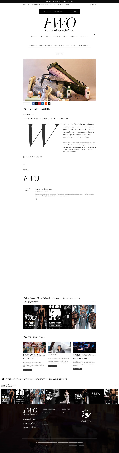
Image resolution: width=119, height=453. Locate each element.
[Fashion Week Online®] (59, 25)
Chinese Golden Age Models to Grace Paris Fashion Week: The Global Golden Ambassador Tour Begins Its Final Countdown (34, 356)
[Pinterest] (39, 103)
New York (34, 4)
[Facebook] (91, 4)
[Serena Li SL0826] (59, 347)
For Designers (58, 45)
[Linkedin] (42, 103)
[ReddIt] (46, 103)
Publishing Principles (73, 442)
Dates (65, 36)
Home (24, 4)
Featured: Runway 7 (84, 45)
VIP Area (33, 36)
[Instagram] (93, 4)
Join (28, 4)
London (41, 4)
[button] (94, 34)
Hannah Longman (31, 359)
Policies (59, 442)
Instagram (66, 412)
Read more (27, 370)
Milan (46, 4)
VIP (54, 4)
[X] (95, 4)
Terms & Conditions (73, 445)
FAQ (67, 45)
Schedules (83, 36)
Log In (66, 4)
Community (32, 45)
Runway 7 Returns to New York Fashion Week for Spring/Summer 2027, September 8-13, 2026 (84, 356)
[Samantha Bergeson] (29, 239)
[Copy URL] (49, 103)
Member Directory (45, 45)
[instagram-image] (35, 317)
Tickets (48, 36)
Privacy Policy (81, 445)
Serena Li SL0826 (52, 354)
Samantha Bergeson (43, 189)
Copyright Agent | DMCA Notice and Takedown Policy (46, 442)
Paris (51, 4)
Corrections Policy (65, 442)
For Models (56, 36)
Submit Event (74, 36)
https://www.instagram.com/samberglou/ (41, 191)
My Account (60, 4)
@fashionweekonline (34, 301)
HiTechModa (59, 54)
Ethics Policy (80, 442)
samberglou (66, 196)
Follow (93, 301)
